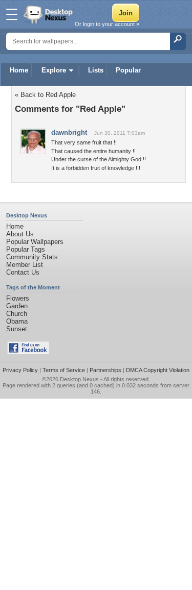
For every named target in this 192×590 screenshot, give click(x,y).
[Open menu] (12, 14)
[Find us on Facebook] (28, 352)
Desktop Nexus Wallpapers (49, 14)
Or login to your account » (107, 24)
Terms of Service (63, 370)
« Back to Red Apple (45, 95)
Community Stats (32, 257)
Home (19, 70)
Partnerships (105, 370)
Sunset (16, 329)
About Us (20, 234)
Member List (24, 264)
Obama (17, 321)
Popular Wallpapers (34, 241)
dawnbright (69, 132)
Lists (95, 70)
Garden (17, 306)
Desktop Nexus (79, 379)
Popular (128, 70)
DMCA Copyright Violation (157, 370)
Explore (53, 70)
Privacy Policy (20, 370)
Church (16, 313)
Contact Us (22, 272)
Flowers (17, 298)
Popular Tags (25, 249)
